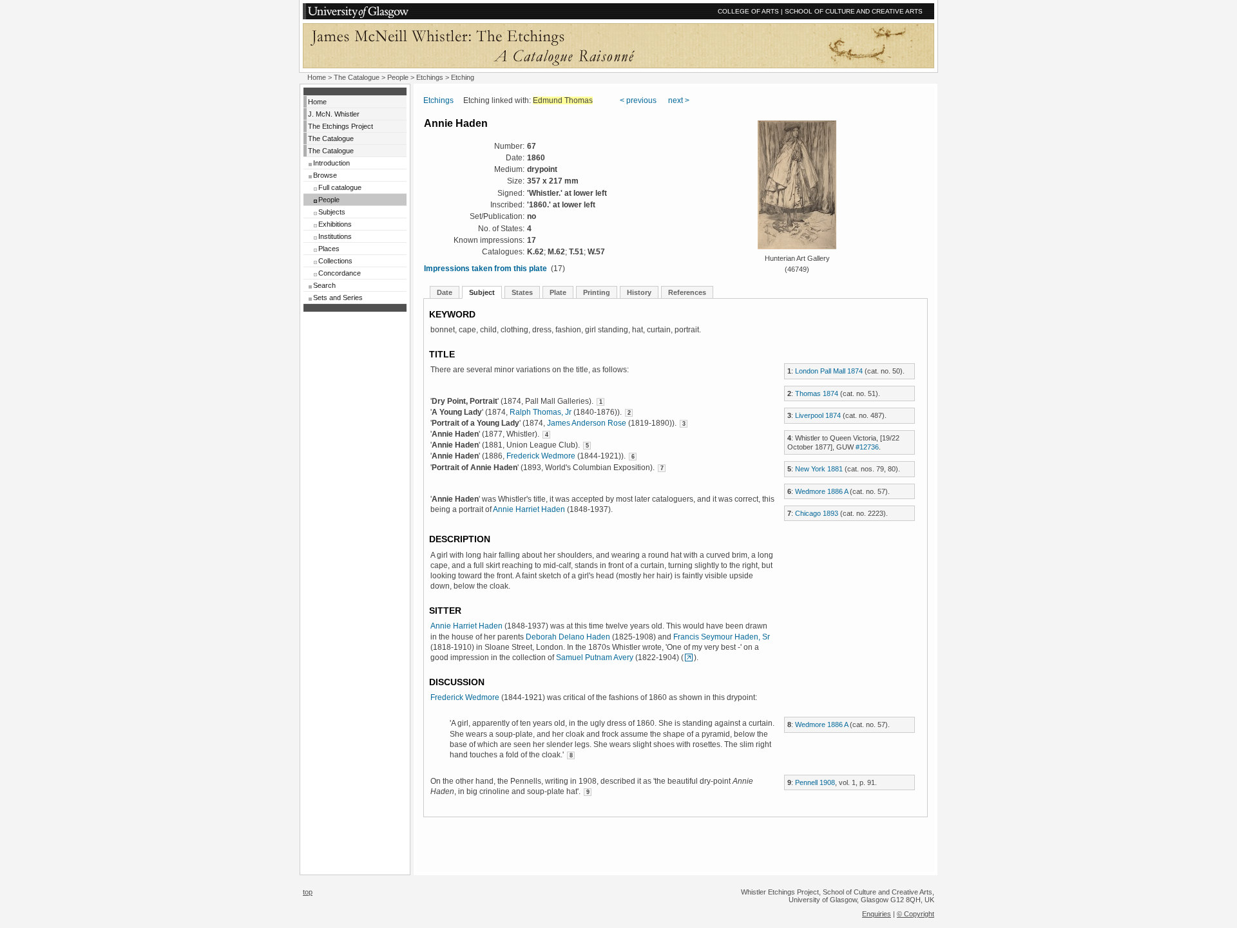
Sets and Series (338, 297)
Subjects (331, 212)
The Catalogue (356, 77)
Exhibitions (335, 224)
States (522, 292)
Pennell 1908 (815, 782)
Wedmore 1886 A (821, 491)
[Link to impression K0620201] (689, 657)
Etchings (429, 77)
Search (324, 285)
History (639, 292)
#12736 (867, 447)
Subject (482, 292)
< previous (638, 100)
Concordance (339, 273)
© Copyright (915, 914)
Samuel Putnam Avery (594, 657)
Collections (335, 261)
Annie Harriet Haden (529, 509)
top (307, 892)
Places (329, 248)
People (397, 77)
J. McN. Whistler (334, 114)
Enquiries (876, 914)
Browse (325, 175)
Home (316, 77)
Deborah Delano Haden (568, 637)
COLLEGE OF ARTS (748, 11)
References (687, 292)
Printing (596, 292)
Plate (558, 292)
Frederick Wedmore (540, 456)
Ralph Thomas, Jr (540, 412)
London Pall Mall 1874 (829, 371)
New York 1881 (819, 469)
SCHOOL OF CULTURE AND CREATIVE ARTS (854, 11)
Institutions (335, 236)
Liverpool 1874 (818, 415)
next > (678, 100)
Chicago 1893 (816, 513)
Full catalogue (339, 187)
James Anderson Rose (586, 423)
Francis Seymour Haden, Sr (721, 637)
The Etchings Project (340, 126)
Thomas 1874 (816, 393)
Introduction (331, 163)
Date (444, 292)
